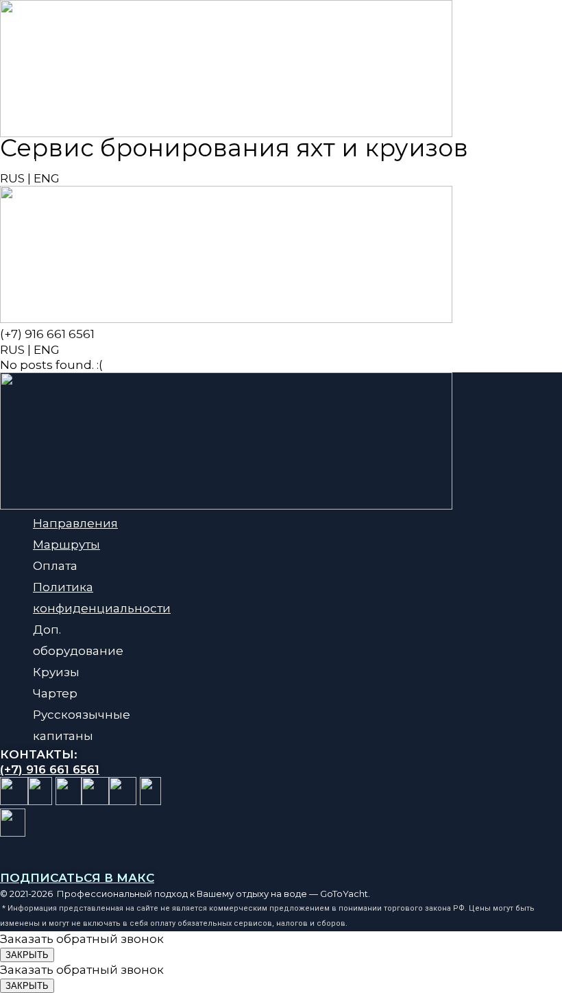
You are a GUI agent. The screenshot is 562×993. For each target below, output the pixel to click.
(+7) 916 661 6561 (47, 163)
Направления (75, 523)
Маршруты (66, 544)
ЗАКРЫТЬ (27, 955)
